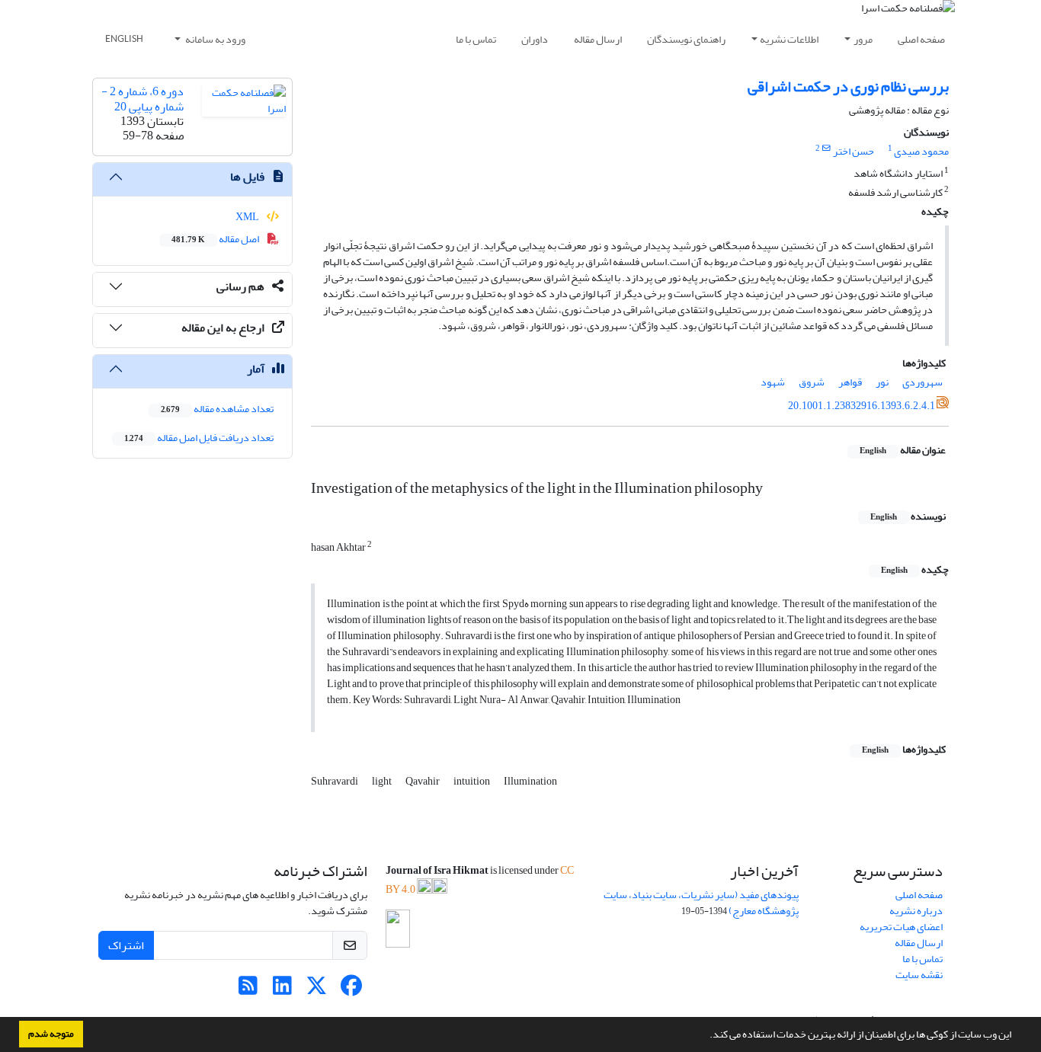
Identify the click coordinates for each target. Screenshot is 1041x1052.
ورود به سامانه (214, 39)
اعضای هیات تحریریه (901, 926)
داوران (534, 39)
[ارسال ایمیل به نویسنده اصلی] (826, 148)
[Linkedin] (282, 990)
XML (248, 216)
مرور (863, 39)
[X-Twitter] (316, 990)
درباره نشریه (916, 910)
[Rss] (248, 990)
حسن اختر (853, 151)
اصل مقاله (216, 239)
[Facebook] (351, 990)
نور (882, 382)
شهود (773, 382)
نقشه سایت (919, 974)
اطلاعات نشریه (789, 39)
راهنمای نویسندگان (686, 39)
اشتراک (126, 945)
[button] (705, 1036)
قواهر (850, 382)
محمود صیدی (921, 151)
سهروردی (922, 382)
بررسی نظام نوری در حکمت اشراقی (848, 86)
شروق (812, 382)
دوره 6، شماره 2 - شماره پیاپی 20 (142, 98)
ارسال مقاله (598, 39)
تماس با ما (476, 39)
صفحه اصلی (921, 39)
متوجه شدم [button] (51, 1034)
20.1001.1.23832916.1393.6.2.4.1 (861, 405)
